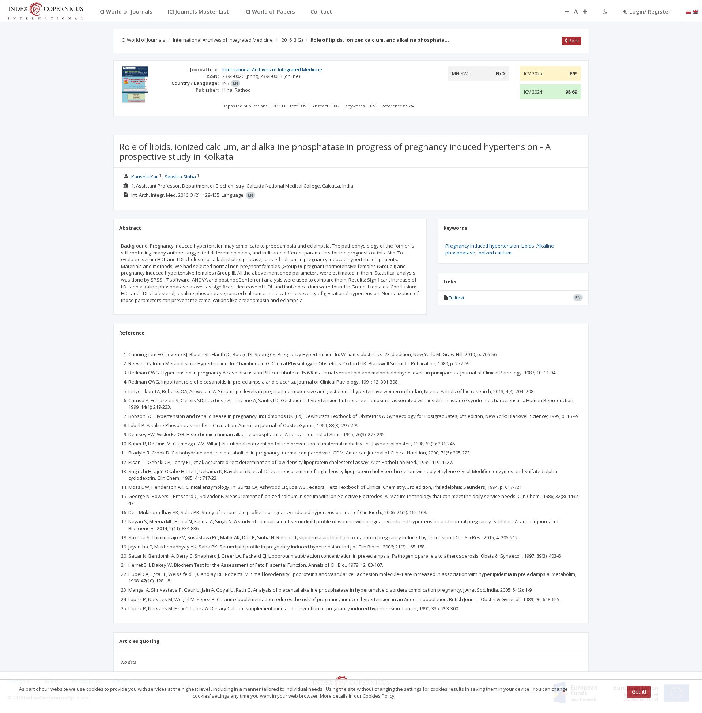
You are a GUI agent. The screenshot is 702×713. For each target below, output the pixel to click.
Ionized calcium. (495, 252)
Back (573, 40)
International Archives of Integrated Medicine (223, 40)
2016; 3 (292, 40)
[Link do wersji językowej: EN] (695, 11)
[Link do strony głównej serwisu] (45, 10)
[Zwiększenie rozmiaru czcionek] (588, 11)
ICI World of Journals (143, 40)
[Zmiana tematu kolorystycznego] (605, 11)
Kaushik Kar (144, 176)
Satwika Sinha (180, 176)
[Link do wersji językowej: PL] (688, 11)
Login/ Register (650, 11)
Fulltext (456, 297)
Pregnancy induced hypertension (482, 245)
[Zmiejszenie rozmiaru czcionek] (563, 11)
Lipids (527, 245)
